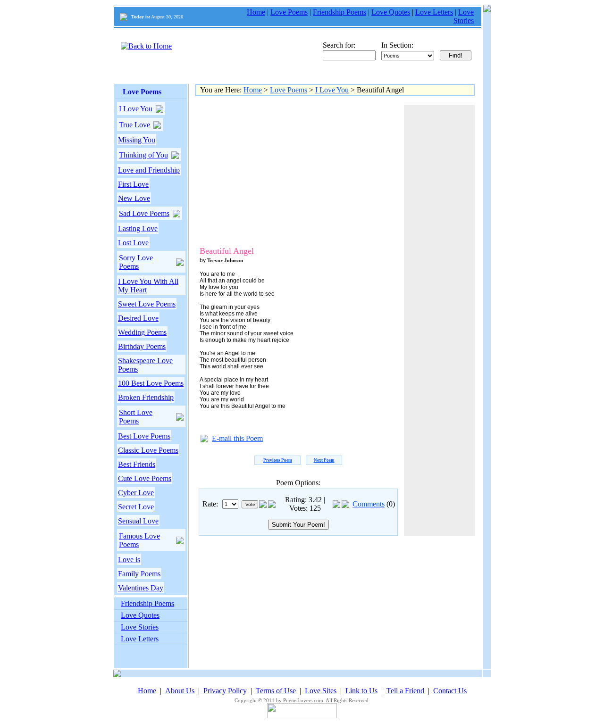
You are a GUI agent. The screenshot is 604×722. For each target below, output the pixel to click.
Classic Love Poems (148, 450)
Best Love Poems (144, 436)
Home (256, 12)
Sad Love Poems (144, 213)
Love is (129, 560)
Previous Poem (277, 460)
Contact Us (450, 691)
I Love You (135, 109)
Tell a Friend (405, 691)
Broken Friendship (146, 397)
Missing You (136, 140)
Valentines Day (140, 588)
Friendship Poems (339, 12)
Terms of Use (276, 691)
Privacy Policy (225, 691)
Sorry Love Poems (136, 262)
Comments (368, 504)
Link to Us (361, 691)
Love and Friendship (149, 170)
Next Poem (324, 460)
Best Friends (136, 464)
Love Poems (289, 12)
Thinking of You (143, 155)
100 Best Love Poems (151, 383)
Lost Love (133, 243)
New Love (134, 198)
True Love (134, 125)
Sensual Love (138, 521)
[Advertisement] (278, 171)
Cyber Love (136, 493)
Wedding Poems (142, 332)
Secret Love (136, 507)
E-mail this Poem (237, 438)
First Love (133, 184)
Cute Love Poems (144, 478)
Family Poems (139, 574)
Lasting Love (138, 228)
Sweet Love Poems (147, 304)
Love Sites (320, 691)
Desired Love (138, 318)
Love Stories (463, 16)
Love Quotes (390, 12)
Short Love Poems (135, 416)
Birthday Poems (142, 346)
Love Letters (434, 12)
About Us (179, 691)
